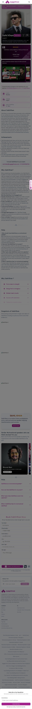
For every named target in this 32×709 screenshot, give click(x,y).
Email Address (5, 697)
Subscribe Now (16, 704)
